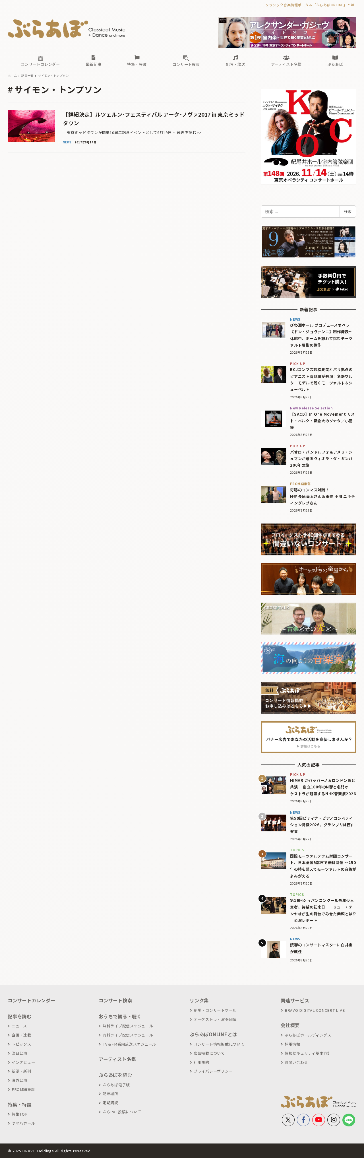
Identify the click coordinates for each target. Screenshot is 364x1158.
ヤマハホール (23, 1123)
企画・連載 (21, 1035)
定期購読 (110, 1102)
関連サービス (295, 1000)
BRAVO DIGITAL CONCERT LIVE (315, 1010)
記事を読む (20, 1016)
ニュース (19, 1026)
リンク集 (199, 1000)
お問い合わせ (296, 1062)
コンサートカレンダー (31, 1000)
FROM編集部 (23, 1089)
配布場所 (110, 1093)
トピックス (21, 1044)
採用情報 (292, 1044)
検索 (347, 211)
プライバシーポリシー (213, 1071)
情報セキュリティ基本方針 (308, 1053)
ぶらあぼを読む (115, 1075)
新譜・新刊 (21, 1071)
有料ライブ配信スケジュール (128, 1035)
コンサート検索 (115, 1000)
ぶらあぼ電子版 (116, 1084)
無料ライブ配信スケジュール (128, 1026)
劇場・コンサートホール (215, 1010)
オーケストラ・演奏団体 (215, 1019)
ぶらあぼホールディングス (308, 1035)
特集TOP (20, 1114)
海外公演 (19, 1080)
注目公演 (19, 1053)
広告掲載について (209, 1053)
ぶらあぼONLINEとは (213, 1034)
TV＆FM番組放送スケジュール (129, 1044)
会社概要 (290, 1025)
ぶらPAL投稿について (122, 1111)
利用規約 (201, 1062)
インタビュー (23, 1062)
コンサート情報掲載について (219, 1044)
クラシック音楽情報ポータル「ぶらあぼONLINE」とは (309, 4)
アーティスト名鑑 (117, 1059)
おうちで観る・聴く (120, 1016)
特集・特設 (20, 1104)
